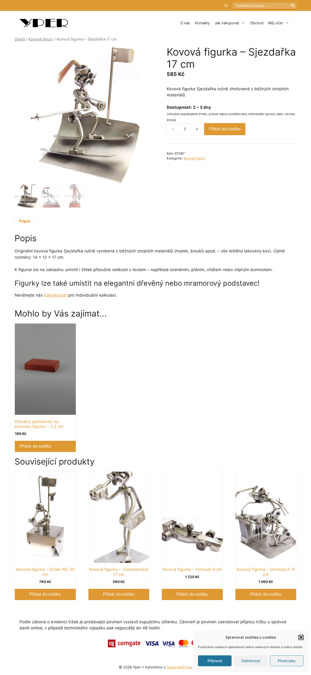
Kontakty (202, 23)
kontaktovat (55, 295)
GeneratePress (179, 667)
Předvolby (287, 660)
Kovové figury (40, 39)
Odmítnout (251, 660)
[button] (301, 637)
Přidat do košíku (225, 128)
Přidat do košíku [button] (35, 446)
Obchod (256, 23)
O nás (185, 23)
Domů (20, 39)
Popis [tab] (24, 221)
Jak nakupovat (227, 23)
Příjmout (214, 660)
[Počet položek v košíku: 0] (226, 5)
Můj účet (275, 23)
